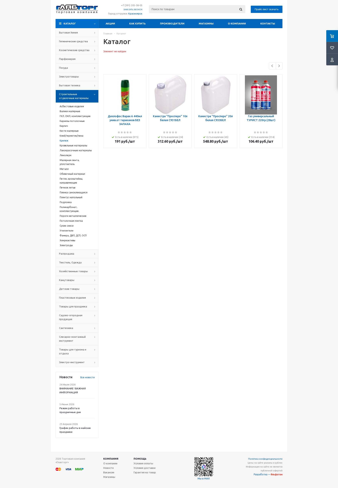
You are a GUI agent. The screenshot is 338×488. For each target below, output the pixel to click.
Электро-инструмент (72, 362)
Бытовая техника (69, 85)
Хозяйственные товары (73, 271)
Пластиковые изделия (72, 297)
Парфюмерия (67, 59)
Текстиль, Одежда (70, 262)
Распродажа (66, 253)
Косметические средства (74, 50)
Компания (110, 458)
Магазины (206, 23)
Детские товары (69, 288)
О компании (237, 23)
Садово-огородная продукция (70, 317)
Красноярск (135, 13)
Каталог (70, 23)
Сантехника (66, 328)
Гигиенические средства (73, 41)
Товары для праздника (73, 306)
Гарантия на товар (145, 472)
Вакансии (108, 472)
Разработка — (262, 474)
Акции (110, 23)
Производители (172, 23)
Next (279, 66)
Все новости (87, 377)
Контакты (267, 23)
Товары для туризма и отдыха (72, 351)
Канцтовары (66, 280)
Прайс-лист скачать (267, 9)
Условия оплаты (143, 463)
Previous (272, 66)
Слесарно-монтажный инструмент (72, 338)
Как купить (137, 23)
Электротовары (69, 76)
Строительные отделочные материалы (74, 96)
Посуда (63, 67)
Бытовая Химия (68, 32)
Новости (108, 467)
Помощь (140, 458)
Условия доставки (145, 467)
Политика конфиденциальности (265, 459)
